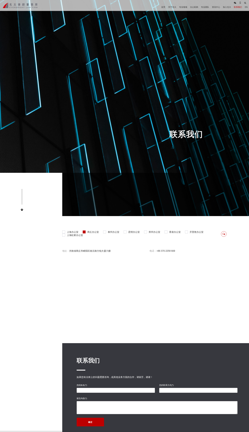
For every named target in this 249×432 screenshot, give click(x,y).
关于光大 (172, 7)
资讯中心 (216, 7)
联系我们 (238, 7)
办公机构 (194, 7)
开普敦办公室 (196, 232)
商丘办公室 (93, 232)
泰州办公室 (113, 232)
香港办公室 (175, 232)
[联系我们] (223, 234)
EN (246, 7)
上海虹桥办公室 (75, 235)
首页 (163, 7)
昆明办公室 (134, 232)
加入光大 (227, 7)
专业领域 (183, 7)
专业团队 (205, 7)
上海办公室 (72, 232)
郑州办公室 (154, 232)
